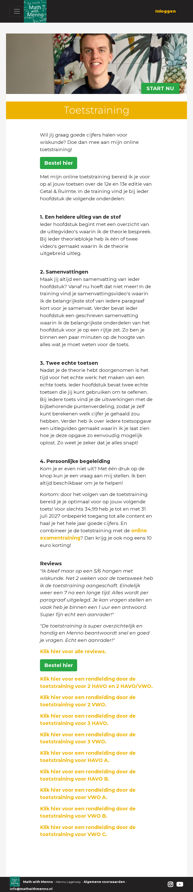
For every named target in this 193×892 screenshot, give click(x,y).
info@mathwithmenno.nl (31, 889)
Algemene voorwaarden (104, 882)
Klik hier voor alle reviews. (73, 651)
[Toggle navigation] (17, 11)
